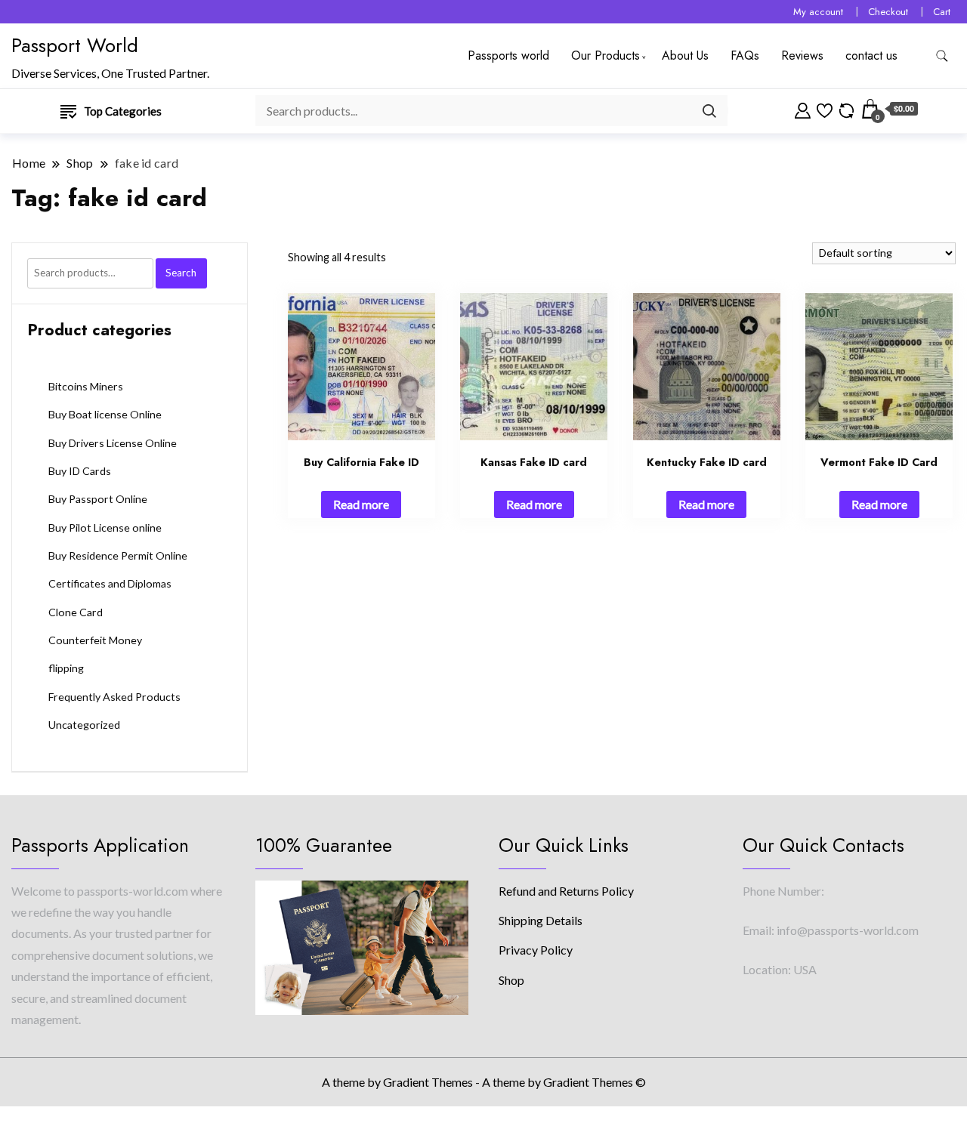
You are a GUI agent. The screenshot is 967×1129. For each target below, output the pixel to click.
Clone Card (75, 612)
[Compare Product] (846, 108)
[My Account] (803, 108)
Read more (361, 504)
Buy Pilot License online (105, 527)
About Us (685, 55)
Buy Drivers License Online (112, 442)
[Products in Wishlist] (825, 108)
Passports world (508, 55)
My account (818, 12)
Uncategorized (84, 724)
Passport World (74, 45)
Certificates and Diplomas (109, 583)
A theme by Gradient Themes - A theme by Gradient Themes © (484, 1082)
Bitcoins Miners (85, 386)
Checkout (888, 12)
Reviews (802, 55)
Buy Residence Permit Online (117, 555)
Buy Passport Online (97, 498)
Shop (511, 980)
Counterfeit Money (95, 640)
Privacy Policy (536, 949)
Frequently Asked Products (114, 696)
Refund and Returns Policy (566, 891)
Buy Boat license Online (105, 414)
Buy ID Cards (79, 470)
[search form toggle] (942, 56)
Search (180, 273)
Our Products (605, 55)
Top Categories (123, 111)
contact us (871, 55)
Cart (941, 12)
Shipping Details (540, 920)
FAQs (745, 55)
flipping (66, 668)
